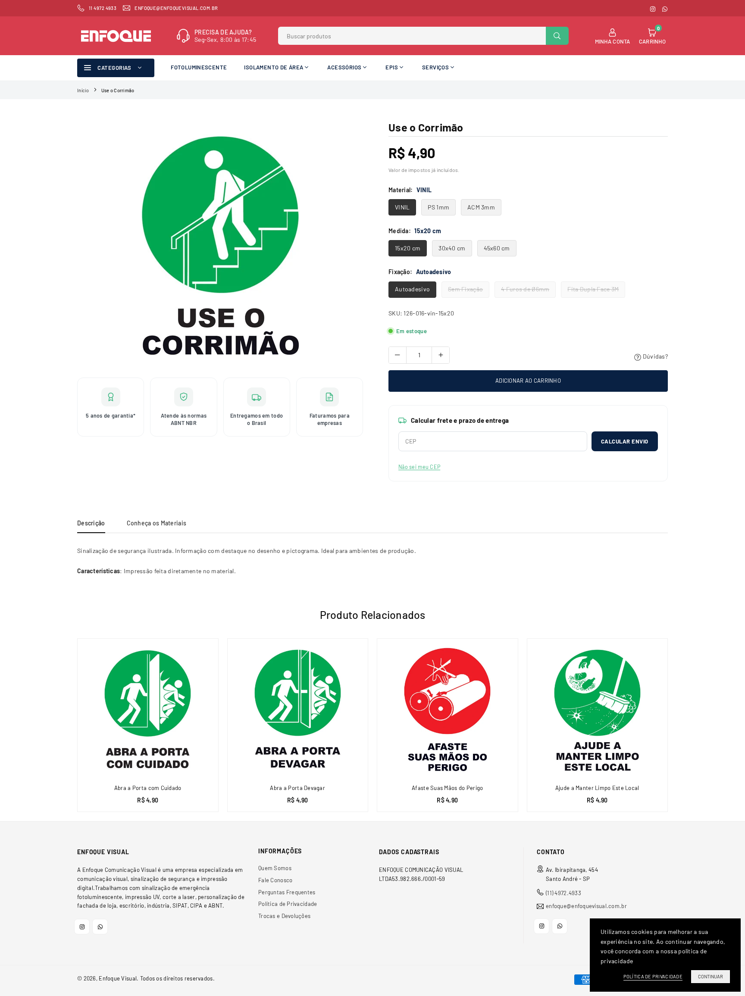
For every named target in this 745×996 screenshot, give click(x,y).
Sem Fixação (465, 289)
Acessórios (344, 67)
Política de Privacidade (287, 903)
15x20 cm (407, 248)
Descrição (91, 523)
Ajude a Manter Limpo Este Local (597, 787)
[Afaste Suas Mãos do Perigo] (447, 709)
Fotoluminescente (199, 67)
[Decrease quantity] (397, 355)
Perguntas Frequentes (287, 892)
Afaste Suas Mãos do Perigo (447, 787)
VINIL (402, 207)
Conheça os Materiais (157, 523)
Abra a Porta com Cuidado (148, 787)
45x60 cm (497, 248)
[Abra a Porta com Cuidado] (148, 709)
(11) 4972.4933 (563, 893)
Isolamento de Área (273, 67)
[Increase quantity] (440, 355)
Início (83, 90)
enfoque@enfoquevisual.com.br (586, 906)
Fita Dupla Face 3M (593, 289)
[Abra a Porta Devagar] (298, 709)
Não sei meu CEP (419, 466)
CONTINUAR (710, 976)
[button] (672, 732)
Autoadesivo (412, 289)
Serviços (435, 67)
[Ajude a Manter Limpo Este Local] (597, 709)
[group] (220, 245)
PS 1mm (438, 207)
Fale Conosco (275, 880)
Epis (391, 67)
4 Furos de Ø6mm (525, 289)
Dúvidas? (654, 356)
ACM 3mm (481, 207)
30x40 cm (451, 248)
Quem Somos (274, 868)
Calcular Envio (624, 441)
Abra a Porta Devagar (297, 787)
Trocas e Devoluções (284, 915)
